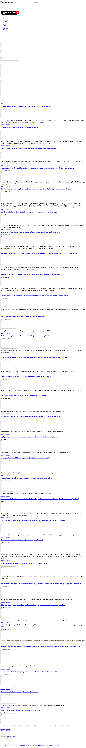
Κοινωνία (5, 21)
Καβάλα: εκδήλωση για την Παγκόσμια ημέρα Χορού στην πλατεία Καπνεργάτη (26, 106)
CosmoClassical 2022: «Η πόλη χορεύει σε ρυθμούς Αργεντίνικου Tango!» (24, 563)
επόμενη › (4, 730)
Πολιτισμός (5, 25)
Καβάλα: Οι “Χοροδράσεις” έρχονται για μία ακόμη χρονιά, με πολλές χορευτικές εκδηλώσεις (30, 232)
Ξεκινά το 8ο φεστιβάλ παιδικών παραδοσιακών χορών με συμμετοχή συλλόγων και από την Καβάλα (33, 520)
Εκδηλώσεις (5, 28)
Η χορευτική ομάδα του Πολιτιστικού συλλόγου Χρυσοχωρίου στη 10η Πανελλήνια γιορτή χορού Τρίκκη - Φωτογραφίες (39, 253)
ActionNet (7, 738)
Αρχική (2, 99)
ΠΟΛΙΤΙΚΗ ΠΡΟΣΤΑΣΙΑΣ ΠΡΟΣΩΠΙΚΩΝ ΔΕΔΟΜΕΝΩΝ (31, 745)
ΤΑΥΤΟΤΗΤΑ (3, 745)
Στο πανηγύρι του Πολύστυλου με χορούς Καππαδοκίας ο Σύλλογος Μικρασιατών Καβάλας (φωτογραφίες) (35, 357)
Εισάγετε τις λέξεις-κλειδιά (6, 2)
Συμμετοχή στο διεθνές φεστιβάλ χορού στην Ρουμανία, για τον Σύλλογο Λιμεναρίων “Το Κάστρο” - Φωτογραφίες (37, 168)
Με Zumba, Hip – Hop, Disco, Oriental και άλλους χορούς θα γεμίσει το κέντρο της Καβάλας (30, 416)
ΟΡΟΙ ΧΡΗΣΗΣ (13, 745)
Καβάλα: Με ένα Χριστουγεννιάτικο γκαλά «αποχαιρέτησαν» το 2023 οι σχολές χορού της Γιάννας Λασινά (34, 295)
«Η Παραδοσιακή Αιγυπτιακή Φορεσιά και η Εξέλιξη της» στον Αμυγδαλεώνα (25, 336)
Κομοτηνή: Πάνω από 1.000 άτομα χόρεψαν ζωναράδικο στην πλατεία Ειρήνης (26, 458)
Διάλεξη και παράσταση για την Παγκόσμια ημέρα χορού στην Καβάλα (23, 395)
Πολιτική (5, 24)
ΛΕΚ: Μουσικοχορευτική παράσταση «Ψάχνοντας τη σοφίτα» (20, 710)
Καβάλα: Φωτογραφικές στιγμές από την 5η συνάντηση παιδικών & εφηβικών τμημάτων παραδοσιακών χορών (36, 189)
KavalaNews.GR (13, 736)
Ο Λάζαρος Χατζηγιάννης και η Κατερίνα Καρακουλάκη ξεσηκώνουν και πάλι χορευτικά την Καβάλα (33, 605)
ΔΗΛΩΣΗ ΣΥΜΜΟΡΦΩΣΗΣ (53, 745)
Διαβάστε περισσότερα (5, 124)
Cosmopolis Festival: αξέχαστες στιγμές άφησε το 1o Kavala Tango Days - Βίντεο (26, 478)
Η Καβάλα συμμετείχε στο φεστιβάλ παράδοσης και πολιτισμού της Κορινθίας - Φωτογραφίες (31, 274)
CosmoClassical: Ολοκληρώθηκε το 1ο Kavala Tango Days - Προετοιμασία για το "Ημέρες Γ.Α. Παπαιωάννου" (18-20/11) (40, 499)
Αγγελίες (5, 29)
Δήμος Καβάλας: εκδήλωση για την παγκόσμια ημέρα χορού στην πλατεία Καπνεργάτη (28, 148)
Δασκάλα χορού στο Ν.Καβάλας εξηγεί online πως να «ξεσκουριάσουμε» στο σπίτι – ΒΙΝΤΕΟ (30, 672)
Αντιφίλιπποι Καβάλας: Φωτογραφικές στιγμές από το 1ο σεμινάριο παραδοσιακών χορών (29, 212)
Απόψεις (4, 20)
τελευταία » (8, 730)
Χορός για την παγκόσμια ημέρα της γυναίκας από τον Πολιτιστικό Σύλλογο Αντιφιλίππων (29, 437)
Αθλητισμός (5, 26)
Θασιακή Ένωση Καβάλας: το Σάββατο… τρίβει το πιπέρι (19, 692)
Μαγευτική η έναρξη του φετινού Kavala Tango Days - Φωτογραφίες (23, 316)
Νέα (4, 18)
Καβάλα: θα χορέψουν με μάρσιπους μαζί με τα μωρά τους (19, 127)
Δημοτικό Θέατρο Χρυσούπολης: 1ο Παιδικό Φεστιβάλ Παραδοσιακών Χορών (26, 376)
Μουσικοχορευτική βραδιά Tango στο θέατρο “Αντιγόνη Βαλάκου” (22, 540)
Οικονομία (5, 22)
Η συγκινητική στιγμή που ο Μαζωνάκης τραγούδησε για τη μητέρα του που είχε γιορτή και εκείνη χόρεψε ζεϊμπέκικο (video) (41, 583)
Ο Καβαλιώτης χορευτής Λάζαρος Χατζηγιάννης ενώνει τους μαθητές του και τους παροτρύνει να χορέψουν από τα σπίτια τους (41, 646)
